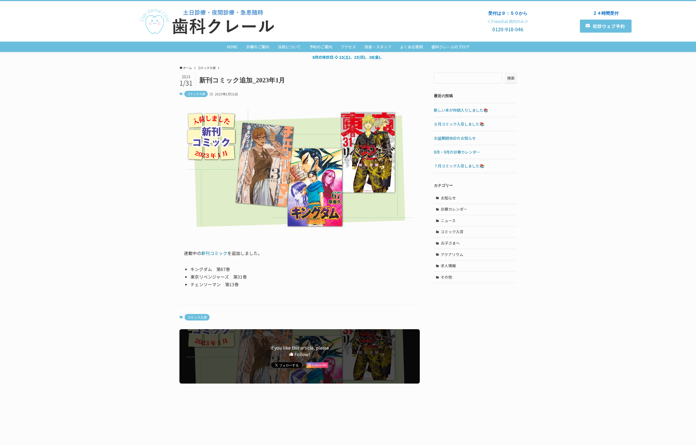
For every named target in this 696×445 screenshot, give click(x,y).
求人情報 (448, 265)
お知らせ (448, 198)
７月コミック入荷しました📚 (459, 166)
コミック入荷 (196, 94)
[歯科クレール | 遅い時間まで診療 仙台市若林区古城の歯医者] (209, 21)
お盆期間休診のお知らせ (455, 138)
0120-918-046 (507, 29)
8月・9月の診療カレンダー (457, 152)
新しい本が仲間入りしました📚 (461, 110)
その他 (446, 277)
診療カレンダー (454, 209)
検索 (511, 78)
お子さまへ (450, 243)
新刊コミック (214, 253)
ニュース (448, 220)
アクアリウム (452, 254)
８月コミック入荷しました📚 (459, 124)
